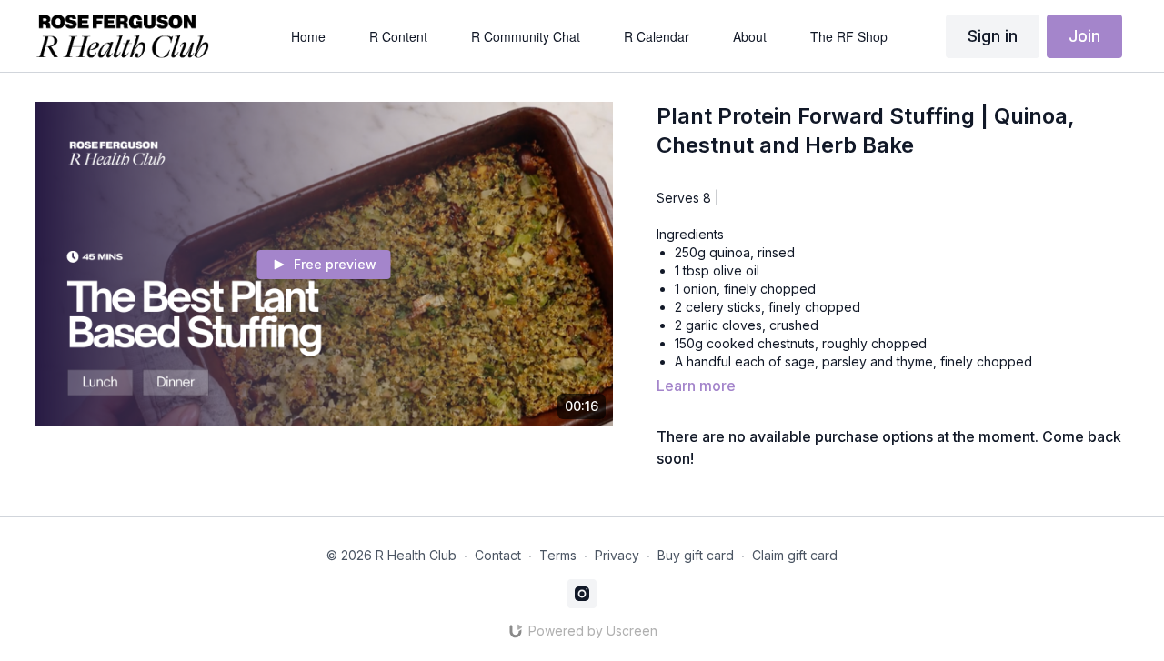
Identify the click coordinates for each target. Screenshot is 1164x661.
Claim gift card (795, 555)
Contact (498, 555)
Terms (558, 555)
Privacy (617, 555)
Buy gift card (695, 555)
